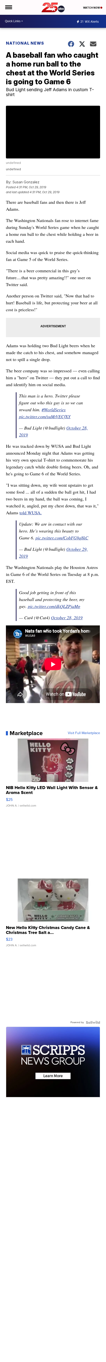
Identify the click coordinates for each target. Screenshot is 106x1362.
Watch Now (91, 7)
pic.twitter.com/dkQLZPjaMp (54, 606)
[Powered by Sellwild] (93, 1022)
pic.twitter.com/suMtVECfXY (45, 416)
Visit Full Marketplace (84, 733)
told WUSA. (30, 513)
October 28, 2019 (67, 618)
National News (25, 43)
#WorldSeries (54, 410)
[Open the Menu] (8, 7)
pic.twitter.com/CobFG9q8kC (61, 538)
